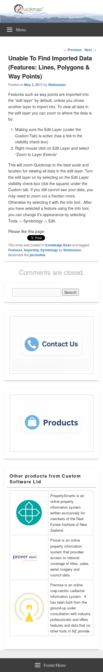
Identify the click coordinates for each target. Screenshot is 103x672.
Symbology (49, 249)
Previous (72, 49)
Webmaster (57, 84)
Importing (31, 249)
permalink (37, 254)
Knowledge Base (58, 244)
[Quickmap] (51, 21)
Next (90, 49)
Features (15, 249)
